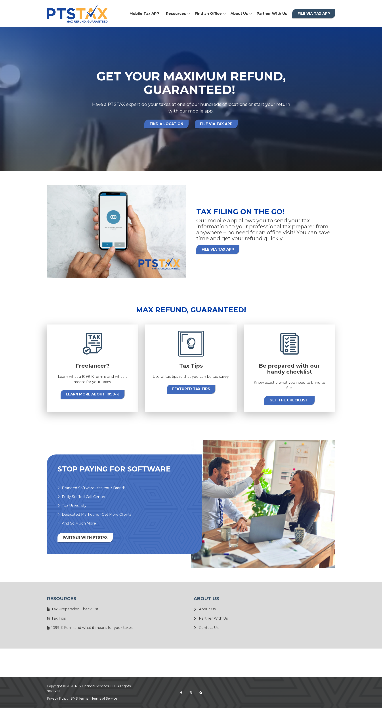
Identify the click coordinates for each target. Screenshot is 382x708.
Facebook (181, 692)
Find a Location (166, 124)
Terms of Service (105, 698)
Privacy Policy (57, 698)
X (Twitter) (191, 692)
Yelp (200, 692)
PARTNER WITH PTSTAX (85, 537)
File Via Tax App (314, 13)
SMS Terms (80, 698)
